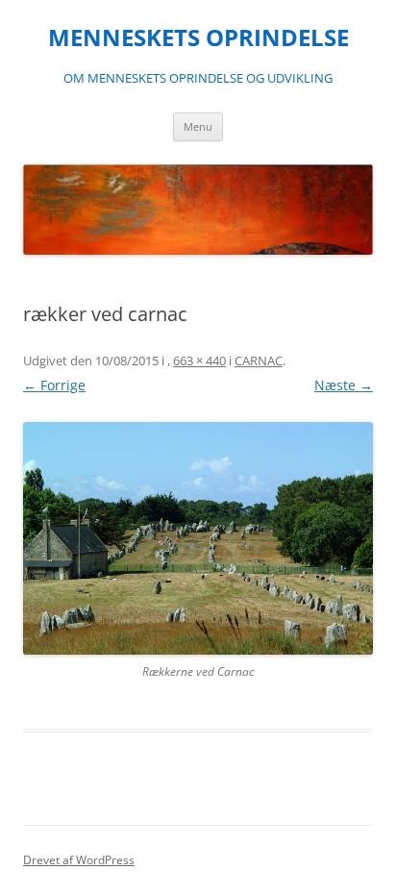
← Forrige (54, 385)
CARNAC (259, 360)
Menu (198, 126)
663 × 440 (199, 360)
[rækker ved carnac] (198, 538)
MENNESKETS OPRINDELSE (198, 38)
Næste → (343, 385)
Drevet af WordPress (79, 860)
